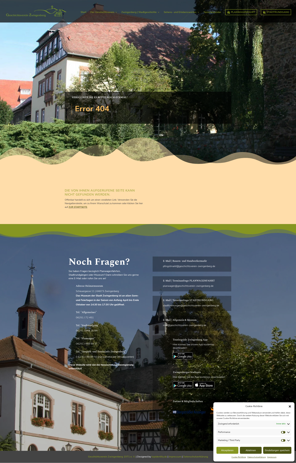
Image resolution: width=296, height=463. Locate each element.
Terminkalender (212, 12)
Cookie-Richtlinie (239, 457)
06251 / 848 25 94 (86, 330)
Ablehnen (251, 450)
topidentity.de (159, 456)
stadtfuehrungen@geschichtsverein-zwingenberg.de (191, 305)
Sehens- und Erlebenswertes (180, 12)
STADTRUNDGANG (278, 12)
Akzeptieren (227, 450)
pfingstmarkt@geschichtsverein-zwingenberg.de (189, 266)
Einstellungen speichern (277, 450)
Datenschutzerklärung (256, 457)
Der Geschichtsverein (102, 12)
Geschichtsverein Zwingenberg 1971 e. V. (111, 456)
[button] (289, 406)
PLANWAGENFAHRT (243, 12)
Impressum (271, 457)
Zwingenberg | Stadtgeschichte (139, 12)
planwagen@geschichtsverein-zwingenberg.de (188, 286)
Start (83, 12)
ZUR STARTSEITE (78, 207)
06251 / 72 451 (85, 317)
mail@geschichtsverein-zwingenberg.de (184, 325)
